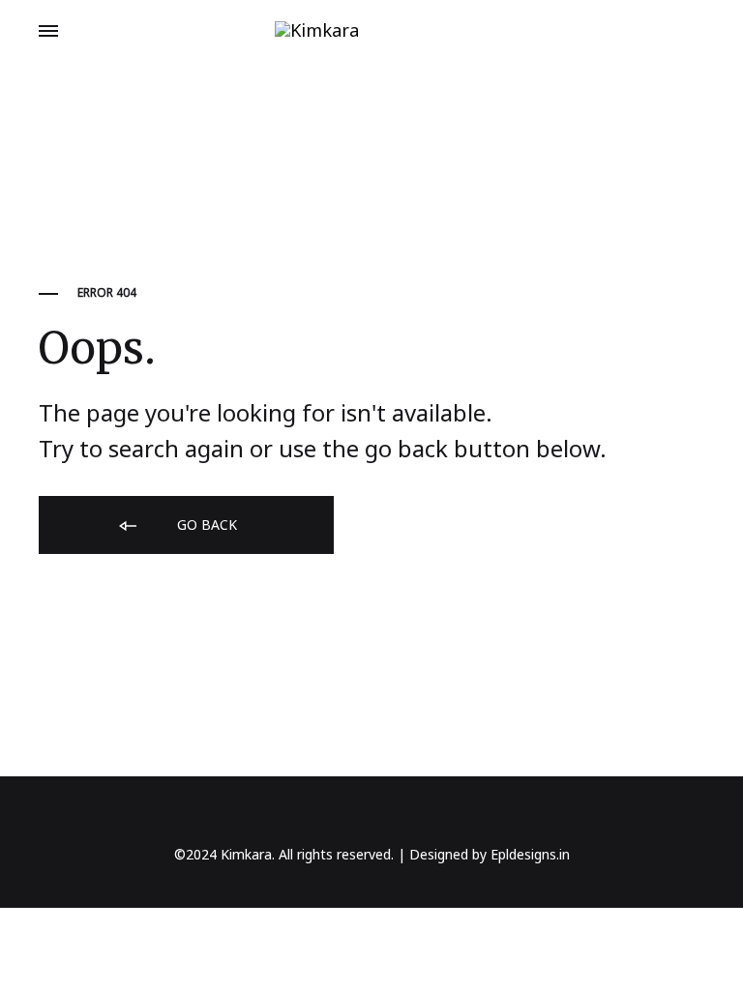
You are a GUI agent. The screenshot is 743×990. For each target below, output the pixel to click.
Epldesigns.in (530, 854)
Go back (205, 524)
